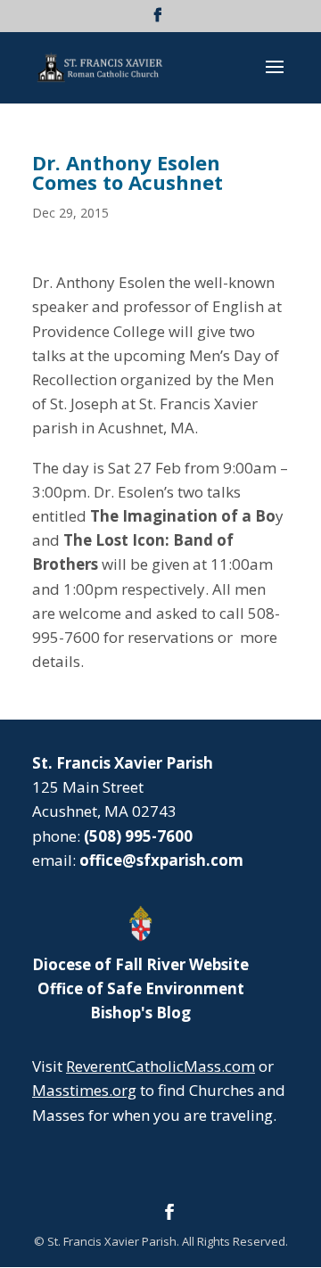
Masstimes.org (84, 1090)
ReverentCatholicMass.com (160, 1066)
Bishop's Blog (140, 1012)
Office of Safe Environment (140, 988)
